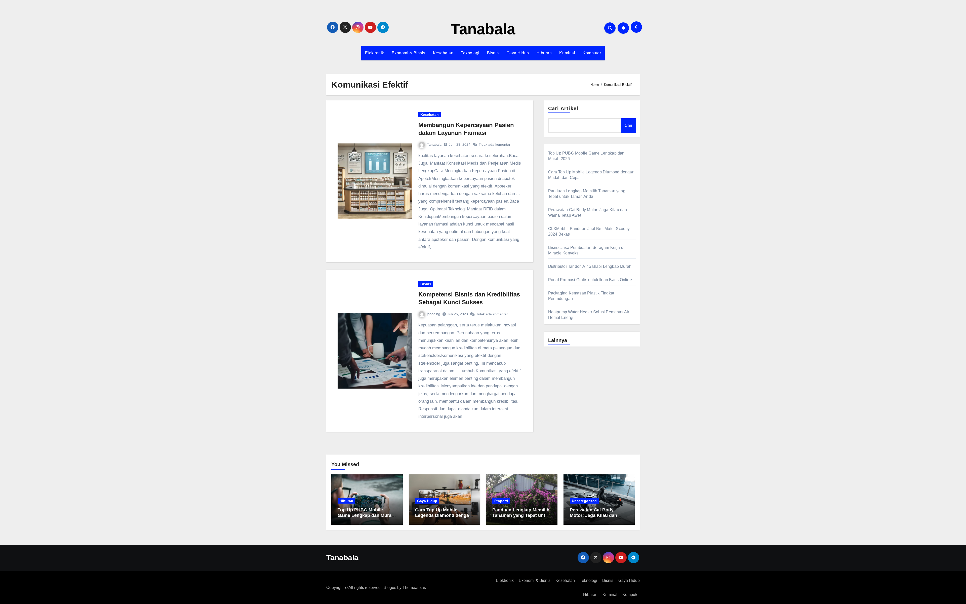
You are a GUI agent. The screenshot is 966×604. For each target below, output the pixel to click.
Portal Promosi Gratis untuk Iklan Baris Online (590, 280)
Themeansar (414, 587)
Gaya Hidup (517, 53)
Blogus (390, 587)
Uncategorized (584, 501)
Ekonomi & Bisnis (408, 53)
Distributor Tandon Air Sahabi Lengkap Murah (590, 266)
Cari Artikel (563, 108)
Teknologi (470, 53)
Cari (628, 125)
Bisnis (493, 53)
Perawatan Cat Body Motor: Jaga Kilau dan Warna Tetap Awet (593, 515)
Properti (501, 501)
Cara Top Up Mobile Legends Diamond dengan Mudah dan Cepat (443, 515)
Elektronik (374, 53)
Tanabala (483, 29)
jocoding (433, 314)
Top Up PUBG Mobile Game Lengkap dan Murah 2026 (366, 515)
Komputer (592, 53)
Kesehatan (443, 53)
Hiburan (544, 53)
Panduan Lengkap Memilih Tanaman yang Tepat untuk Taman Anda (521, 515)
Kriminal (567, 53)
